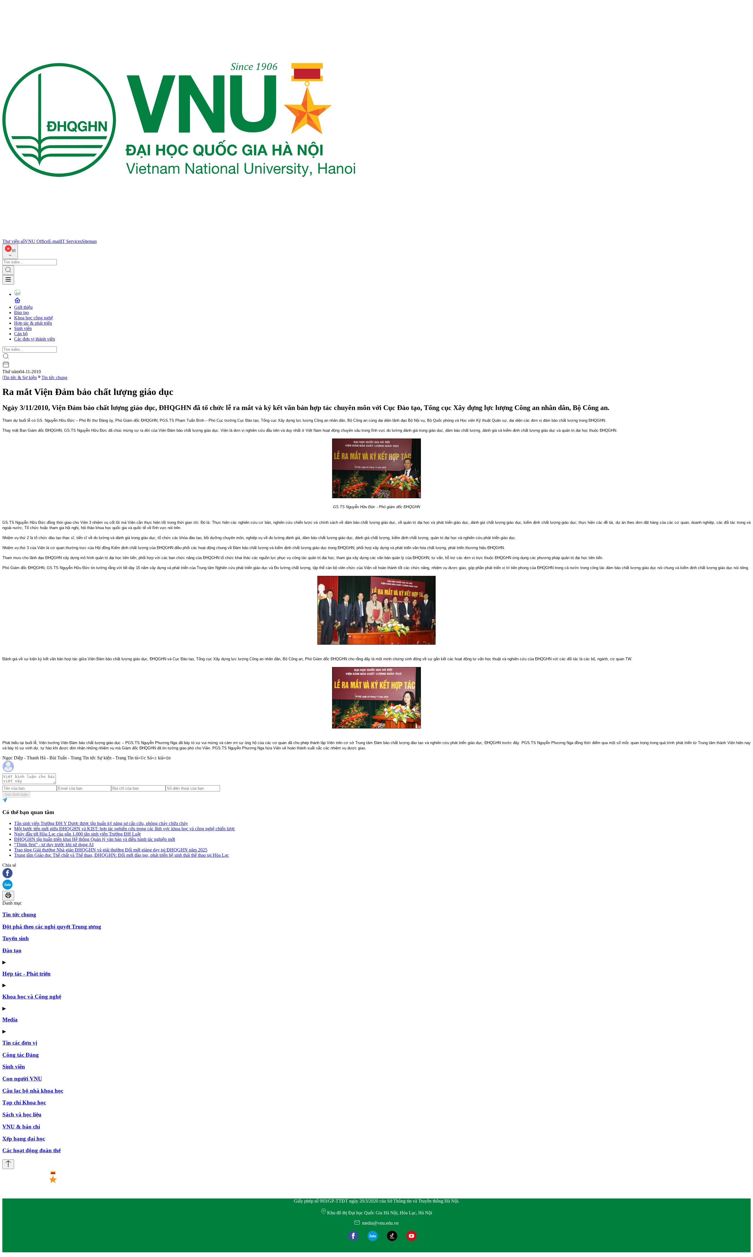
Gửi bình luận (16, 794)
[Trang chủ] (178, 236)
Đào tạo (21, 312)
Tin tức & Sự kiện (20, 377)
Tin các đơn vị (19, 1043)
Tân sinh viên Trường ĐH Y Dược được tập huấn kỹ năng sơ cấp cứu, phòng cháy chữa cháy (101, 823)
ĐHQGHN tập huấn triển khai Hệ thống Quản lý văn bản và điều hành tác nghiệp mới (94, 839)
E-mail (54, 241)
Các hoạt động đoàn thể (31, 1150)
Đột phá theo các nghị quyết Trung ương (51, 926)
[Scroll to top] (8, 1164)
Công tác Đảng (20, 1055)
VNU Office (36, 241)
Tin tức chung (54, 377)
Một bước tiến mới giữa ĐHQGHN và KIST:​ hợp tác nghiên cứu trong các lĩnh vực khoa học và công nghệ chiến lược (124, 828)
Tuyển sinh (15, 938)
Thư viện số (13, 241)
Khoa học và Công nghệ (31, 996)
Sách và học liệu (21, 1114)
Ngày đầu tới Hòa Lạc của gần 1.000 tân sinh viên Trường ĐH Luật (77, 833)
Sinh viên (23, 328)
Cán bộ (21, 333)
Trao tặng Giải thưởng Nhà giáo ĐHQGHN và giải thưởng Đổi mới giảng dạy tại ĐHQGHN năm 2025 (110, 849)
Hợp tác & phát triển (33, 323)
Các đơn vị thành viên (34, 338)
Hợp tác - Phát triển (26, 974)
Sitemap (89, 241)
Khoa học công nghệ (33, 317)
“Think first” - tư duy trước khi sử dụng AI (54, 844)
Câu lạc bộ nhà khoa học (32, 1091)
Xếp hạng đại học (23, 1139)
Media (10, 1019)
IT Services (71, 241)
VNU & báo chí (21, 1126)
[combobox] (10, 251)
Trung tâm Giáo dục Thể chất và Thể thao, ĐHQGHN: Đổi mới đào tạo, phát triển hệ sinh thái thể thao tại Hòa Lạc (121, 855)
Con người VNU (22, 1079)
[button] (376, 873)
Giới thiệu (23, 307)
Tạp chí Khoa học (24, 1102)
